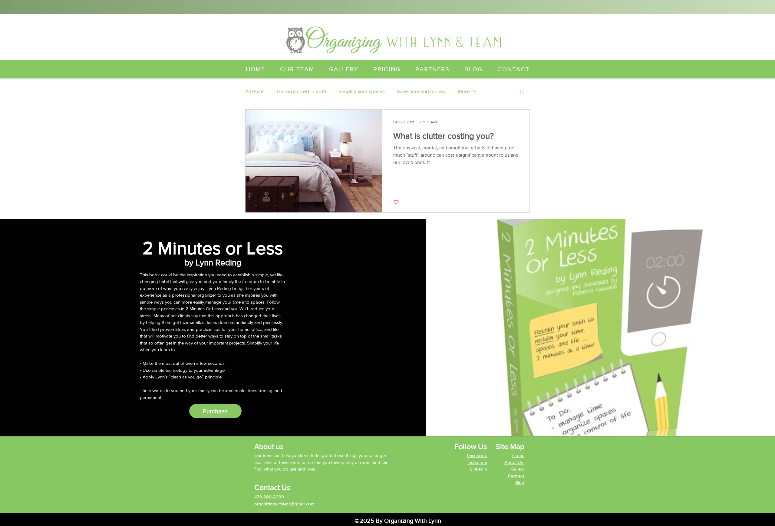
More (464, 91)
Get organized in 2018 (301, 91)
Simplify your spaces (361, 91)
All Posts (255, 91)
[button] (522, 92)
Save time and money (421, 91)
